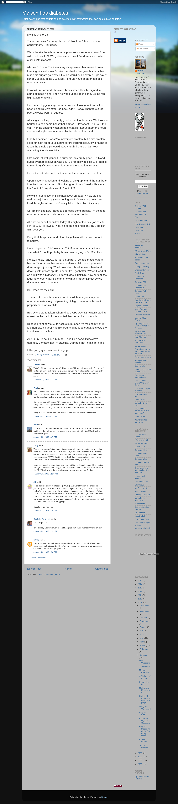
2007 (140, 757)
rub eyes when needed (141, 361)
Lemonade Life (141, 481)
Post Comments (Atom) (49, 574)
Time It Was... (141, 400)
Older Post (101, 568)
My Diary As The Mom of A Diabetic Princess (142, 326)
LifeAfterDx (139, 485)
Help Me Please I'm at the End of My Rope (144, 731)
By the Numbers (142, 263)
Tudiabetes (139, 227)
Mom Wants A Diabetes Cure (141, 310)
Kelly (36, 446)
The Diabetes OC (142, 224)
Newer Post (34, 568)
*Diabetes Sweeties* (139, 246)
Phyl (36, 388)
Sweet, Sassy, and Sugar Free (143, 370)
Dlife (137, 217)
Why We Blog (143, 714)
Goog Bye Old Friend (145, 708)
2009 (140, 602)
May (142, 638)
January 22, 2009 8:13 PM (45, 380)
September (145, 621)
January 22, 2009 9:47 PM (45, 437)
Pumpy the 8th (144, 683)
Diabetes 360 (140, 282)
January (143, 655)
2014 (140, 584)
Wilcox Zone (140, 416)
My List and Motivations (144, 690)
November (144, 612)
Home (68, 568)
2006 (140, 760)
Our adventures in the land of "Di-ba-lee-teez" (143, 351)
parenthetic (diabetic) (139, 499)
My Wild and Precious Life (140, 332)
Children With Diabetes (140, 207)
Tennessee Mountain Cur (141, 376)
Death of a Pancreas (139, 278)
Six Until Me (140, 513)
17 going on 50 (141, 440)
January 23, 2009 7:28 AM (45, 510)
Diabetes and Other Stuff (140, 286)
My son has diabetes (45, 13)
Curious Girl (140, 447)
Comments (143, 49)
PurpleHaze (140, 504)
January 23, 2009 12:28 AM (46, 474)
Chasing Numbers (142, 270)
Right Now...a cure (143, 357)
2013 (140, 588)
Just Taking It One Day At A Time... (143, 301)
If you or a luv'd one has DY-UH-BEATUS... (142, 470)
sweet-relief (140, 516)
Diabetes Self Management (140, 213)
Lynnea (37, 365)
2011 (140, 595)
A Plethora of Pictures (144, 677)
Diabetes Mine (141, 450)
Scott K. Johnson (42, 519)
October (144, 617)
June (142, 635)
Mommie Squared (142, 315)
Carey (36, 540)
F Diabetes (139, 297)
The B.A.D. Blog (142, 519)
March (143, 646)
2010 (140, 599)
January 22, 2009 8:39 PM (45, 416)
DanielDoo (139, 273)
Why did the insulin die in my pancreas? (142, 411)
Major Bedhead (141, 306)
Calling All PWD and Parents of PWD (144, 699)
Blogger (104, 797)
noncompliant (140, 346)
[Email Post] (66, 355)
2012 (140, 591)
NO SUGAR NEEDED (140, 341)
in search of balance (140, 477)
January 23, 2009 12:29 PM (46, 531)
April (142, 642)
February (144, 649)
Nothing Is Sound (142, 495)
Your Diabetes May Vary (141, 421)
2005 (140, 764)
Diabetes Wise (141, 459)
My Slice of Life (141, 488)
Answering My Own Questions (144, 720)
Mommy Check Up (144, 671)
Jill (35, 482)
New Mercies (140, 337)
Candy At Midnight (143, 266)
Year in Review (143, 746)
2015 (140, 580)
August (143, 627)
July (142, 631)
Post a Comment (38, 558)
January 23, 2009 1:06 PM (45, 552)
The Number (144, 666)
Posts (140, 44)
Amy (36, 425)
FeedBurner (142, 193)
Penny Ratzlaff (141, 72)
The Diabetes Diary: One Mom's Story (142, 383)
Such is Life (140, 366)
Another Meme (143, 740)
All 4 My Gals (140, 254)
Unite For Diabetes (139, 232)
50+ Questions (144, 661)
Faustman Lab (141, 221)
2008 (140, 753)
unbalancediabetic (143, 528)
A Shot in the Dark (142, 251)
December (144, 606)
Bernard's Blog (141, 443)
